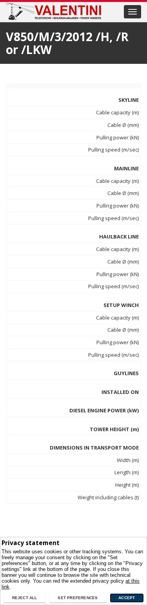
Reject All (24, 598)
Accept (126, 598)
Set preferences (78, 598)
